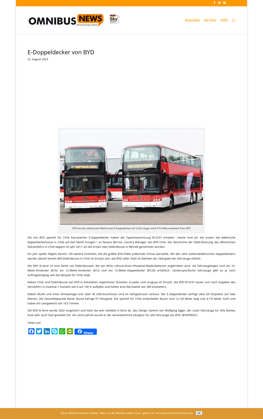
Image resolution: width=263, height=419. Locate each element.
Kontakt (192, 21)
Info (224, 21)
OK (199, 413)
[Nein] (258, 414)
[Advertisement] (131, 93)
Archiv (210, 21)
